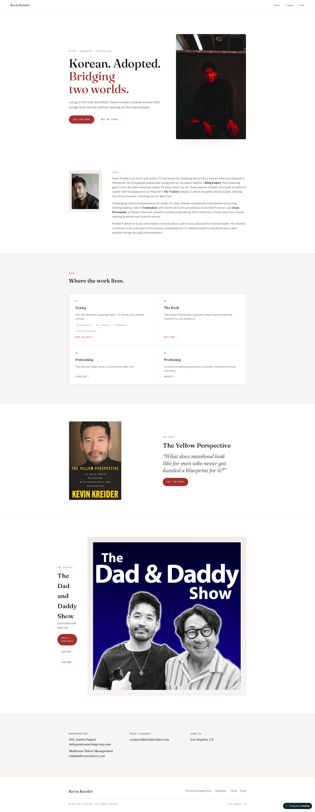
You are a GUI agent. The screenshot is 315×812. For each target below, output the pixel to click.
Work (301, 5)
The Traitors (103, 325)
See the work (81, 119)
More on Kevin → (84, 337)
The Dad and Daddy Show (198, 790)
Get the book (175, 481)
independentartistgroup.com (90, 744)
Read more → (171, 337)
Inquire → (169, 376)
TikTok (233, 790)
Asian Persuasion (86, 331)
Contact (290, 5)
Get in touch (109, 119)
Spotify (67, 651)
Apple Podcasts (67, 640)
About (277, 5)
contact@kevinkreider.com (149, 739)
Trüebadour (120, 325)
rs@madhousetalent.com (87, 756)
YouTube (67, 662)
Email (243, 790)
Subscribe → (82, 376)
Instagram (220, 790)
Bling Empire (84, 325)
